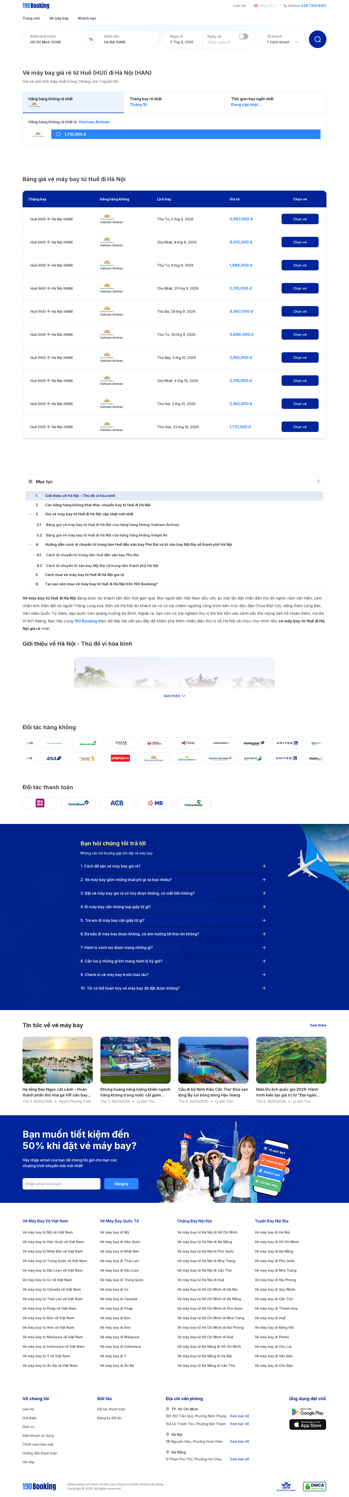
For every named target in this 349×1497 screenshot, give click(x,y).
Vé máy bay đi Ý (113, 1356)
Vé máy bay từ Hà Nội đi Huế (200, 1280)
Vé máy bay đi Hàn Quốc (120, 1242)
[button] (54, 39)
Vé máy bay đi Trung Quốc (121, 1280)
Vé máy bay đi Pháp (116, 1308)
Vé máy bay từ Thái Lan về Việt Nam (52, 1299)
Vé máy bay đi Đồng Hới (274, 1327)
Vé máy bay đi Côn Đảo (274, 1365)
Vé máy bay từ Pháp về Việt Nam (49, 1308)
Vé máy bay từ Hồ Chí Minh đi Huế (205, 1337)
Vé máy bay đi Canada (118, 1299)
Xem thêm (318, 1025)
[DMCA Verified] (314, 1486)
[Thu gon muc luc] (318, 481)
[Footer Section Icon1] (307, 1424)
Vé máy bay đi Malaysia (119, 1337)
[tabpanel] (174, 132)
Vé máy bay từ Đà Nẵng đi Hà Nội (204, 1356)
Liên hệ (239, 6)
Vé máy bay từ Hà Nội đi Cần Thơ (204, 1270)
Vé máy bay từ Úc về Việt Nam (47, 1280)
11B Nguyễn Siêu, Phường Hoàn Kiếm (207, 1441)
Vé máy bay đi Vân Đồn (274, 1356)
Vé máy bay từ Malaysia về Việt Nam (53, 1337)
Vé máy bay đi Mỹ (114, 1232)
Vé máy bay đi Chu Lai (273, 1346)
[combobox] (264, 5)
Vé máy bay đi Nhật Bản (119, 1251)
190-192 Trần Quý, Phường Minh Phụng (207, 1416)
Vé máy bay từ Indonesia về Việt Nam (53, 1346)
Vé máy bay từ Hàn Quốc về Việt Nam (53, 1242)
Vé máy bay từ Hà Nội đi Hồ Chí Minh (207, 1232)
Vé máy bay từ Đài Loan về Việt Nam (52, 1270)
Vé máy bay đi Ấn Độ (117, 1365)
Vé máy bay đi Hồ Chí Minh (277, 1242)
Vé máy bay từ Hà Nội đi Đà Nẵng (204, 1242)
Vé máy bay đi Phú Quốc (275, 1261)
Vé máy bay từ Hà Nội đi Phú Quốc (205, 1251)
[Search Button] (317, 39)
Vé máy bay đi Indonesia (120, 1346)
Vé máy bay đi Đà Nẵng (274, 1251)
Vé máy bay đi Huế (270, 1318)
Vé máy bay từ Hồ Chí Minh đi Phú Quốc (210, 1308)
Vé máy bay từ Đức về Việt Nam (48, 1318)
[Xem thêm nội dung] (174, 676)
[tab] (73, 102)
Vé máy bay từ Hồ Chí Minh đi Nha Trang (210, 1318)
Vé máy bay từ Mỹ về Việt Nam (48, 1232)
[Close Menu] (30, 514)
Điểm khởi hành (43, 36)
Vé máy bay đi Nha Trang (276, 1270)
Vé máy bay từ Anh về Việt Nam (48, 1327)
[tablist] (174, 102)
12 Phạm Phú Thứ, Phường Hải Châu (207, 1459)
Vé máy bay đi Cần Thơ (274, 1299)
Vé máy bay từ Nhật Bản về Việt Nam (53, 1251)
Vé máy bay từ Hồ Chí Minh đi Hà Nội (207, 1289)
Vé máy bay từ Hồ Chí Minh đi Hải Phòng (210, 1327)
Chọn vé (300, 219)
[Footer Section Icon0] (307, 1412)
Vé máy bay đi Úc (114, 1289)
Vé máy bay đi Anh (115, 1327)
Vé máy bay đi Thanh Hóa (276, 1308)
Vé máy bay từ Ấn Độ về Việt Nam (50, 1365)
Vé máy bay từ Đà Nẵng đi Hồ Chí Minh (209, 1346)
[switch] (243, 36)
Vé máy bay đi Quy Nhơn (275, 1289)
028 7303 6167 (313, 6)
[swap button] (91, 39)
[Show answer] (264, 866)
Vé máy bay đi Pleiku (272, 1337)
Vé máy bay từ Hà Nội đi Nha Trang (206, 1261)
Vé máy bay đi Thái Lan (119, 1261)
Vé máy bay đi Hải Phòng (275, 1280)
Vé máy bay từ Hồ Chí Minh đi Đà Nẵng (209, 1299)
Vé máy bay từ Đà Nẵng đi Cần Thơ (206, 1365)
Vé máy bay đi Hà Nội (272, 1232)
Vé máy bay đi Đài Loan (119, 1270)
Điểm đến (111, 36)
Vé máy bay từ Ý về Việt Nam (46, 1356)
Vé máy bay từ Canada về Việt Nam (52, 1289)
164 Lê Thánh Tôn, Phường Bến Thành (207, 1424)
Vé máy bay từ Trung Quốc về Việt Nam (55, 1261)
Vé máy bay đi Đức (115, 1318)
